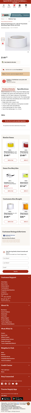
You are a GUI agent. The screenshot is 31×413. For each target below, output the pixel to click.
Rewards (3, 354)
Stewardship (4, 314)
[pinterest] (6, 383)
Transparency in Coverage (6, 407)
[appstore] (6, 398)
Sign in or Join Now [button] (11, 82)
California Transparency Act (7, 404)
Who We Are (4, 309)
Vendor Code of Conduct (6, 408)
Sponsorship (4, 335)
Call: (2, 296)
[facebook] (2, 383)
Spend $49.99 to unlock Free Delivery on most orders (15, 1)
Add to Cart (10, 160)
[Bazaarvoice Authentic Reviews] (9, 236)
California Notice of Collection (18, 408)
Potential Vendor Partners (7, 339)
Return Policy (4, 284)
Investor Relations (5, 311)
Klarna (2, 371)
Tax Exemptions (5, 288)
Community (4, 316)
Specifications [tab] (23, 89)
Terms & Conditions (6, 360)
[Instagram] (9, 383)
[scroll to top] (28, 403)
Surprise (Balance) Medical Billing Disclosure (10, 406)
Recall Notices (4, 294)
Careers (3, 333)
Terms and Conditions (23, 403)
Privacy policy (4, 403)
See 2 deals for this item (10, 62)
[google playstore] (17, 398)
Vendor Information (6, 341)
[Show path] (6, 19)
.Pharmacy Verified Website (7, 324)
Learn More (15, 2)
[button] (18, 2)
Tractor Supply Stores (6, 322)
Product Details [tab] (8, 89)
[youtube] (13, 383)
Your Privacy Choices (12, 403)
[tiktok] (16, 383)
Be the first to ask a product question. (15, 121)
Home (2, 19)
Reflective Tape (12, 19)
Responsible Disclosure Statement (8, 405)
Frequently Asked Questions (8, 290)
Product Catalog (5, 320)
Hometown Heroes (5, 356)
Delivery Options (5, 286)
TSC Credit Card (5, 369)
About (2, 352)
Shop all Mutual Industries (6, 21)
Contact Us (3, 292)
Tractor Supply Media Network (8, 343)
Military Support (5, 318)
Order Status (4, 282)
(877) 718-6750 (7, 296)
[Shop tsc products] (15, 15)
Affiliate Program (5, 337)
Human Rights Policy (17, 407)
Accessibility (22, 404)
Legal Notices (16, 404)
